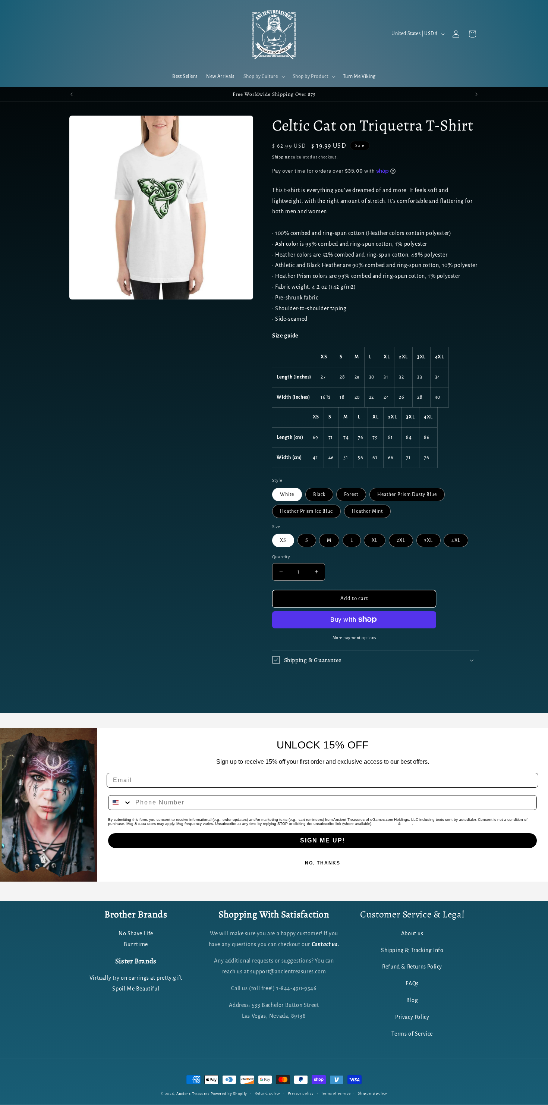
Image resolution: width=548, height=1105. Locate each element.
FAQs (412, 984)
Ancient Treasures (193, 1094)
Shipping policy (372, 1093)
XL (375, 540)
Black (319, 494)
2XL (401, 540)
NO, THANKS (322, 863)
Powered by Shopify (229, 1094)
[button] (263, 76)
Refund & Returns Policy (412, 967)
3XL (428, 540)
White (287, 494)
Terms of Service (412, 1034)
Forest (351, 494)
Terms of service (335, 1093)
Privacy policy (301, 1093)
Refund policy (267, 1093)
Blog (412, 1001)
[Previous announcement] (71, 94)
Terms (407, 824)
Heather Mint (367, 511)
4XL (455, 540)
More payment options (354, 637)
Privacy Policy (385, 824)
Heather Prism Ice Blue (306, 511)
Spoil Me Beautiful (135, 989)
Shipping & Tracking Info (412, 951)
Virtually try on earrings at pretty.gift (135, 978)
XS (283, 540)
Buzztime (136, 945)
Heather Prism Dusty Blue (407, 494)
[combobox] (120, 802)
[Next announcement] (476, 94)
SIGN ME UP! (322, 840)
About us (412, 934)
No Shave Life (136, 934)
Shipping (281, 157)
